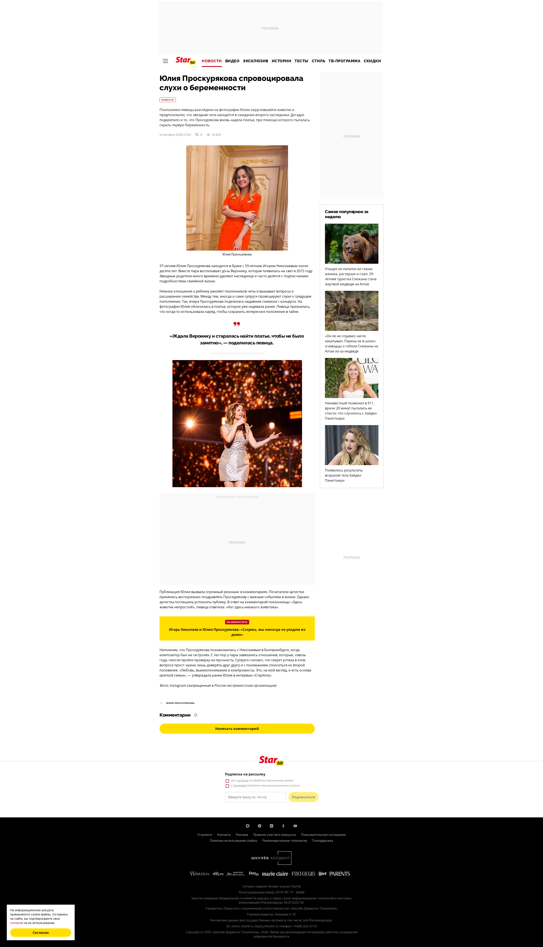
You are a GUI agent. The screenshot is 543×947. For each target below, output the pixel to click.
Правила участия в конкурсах (274, 834)
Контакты (224, 834)
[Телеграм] (259, 826)
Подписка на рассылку (245, 774)
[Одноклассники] (283, 826)
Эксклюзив (255, 61)
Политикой (239, 785)
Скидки (372, 61)
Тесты (301, 61)
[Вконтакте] (271, 826)
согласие (242, 780)
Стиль (318, 61)
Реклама (242, 834)
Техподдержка (322, 840)
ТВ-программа (344, 61)
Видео (232, 61)
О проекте (204, 834)
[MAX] (247, 826)
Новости (212, 61)
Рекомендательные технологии (284, 840)
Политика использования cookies (233, 840)
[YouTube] (295, 826)
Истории (281, 61)
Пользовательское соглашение (323, 834)
